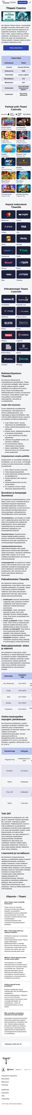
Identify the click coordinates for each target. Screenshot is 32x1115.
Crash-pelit (20, 114)
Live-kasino (12, 114)
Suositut (4, 114)
